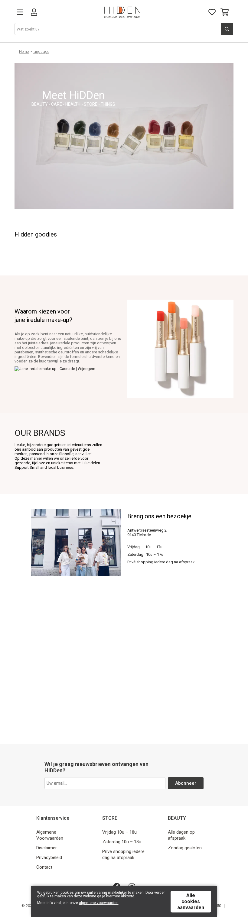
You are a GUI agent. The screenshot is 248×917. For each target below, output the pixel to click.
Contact (44, 867)
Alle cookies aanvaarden (190, 901)
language (41, 51)
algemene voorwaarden (99, 903)
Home (24, 51)
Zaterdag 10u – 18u (121, 842)
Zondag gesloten (185, 848)
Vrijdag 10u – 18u (119, 832)
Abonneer (185, 783)
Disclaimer (46, 848)
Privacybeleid (49, 857)
